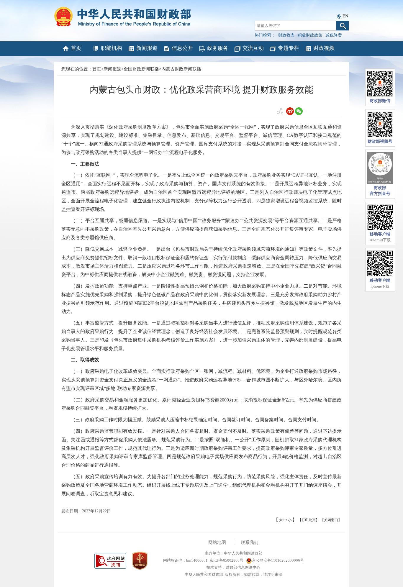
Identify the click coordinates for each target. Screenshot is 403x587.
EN (345, 16)
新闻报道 (147, 48)
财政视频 (324, 48)
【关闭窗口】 (331, 520)
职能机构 (111, 48)
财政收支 (286, 35)
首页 (76, 48)
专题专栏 (288, 48)
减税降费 (333, 35)
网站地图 (217, 542)
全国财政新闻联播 (141, 69)
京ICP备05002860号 (226, 560)
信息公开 (182, 48)
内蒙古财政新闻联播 (181, 69)
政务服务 (217, 48)
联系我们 (249, 542)
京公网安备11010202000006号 (278, 560)
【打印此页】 (308, 520)
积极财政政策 (310, 35)
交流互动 (253, 48)
